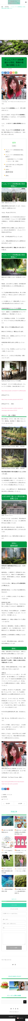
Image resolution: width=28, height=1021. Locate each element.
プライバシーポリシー (14, 1011)
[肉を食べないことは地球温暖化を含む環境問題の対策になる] (21, 822)
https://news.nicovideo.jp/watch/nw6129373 (12, 399)
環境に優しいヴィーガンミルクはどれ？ (20, 851)
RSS (17, 1008)
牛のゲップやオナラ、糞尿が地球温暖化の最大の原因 (7, 870)
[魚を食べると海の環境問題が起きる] (7, 822)
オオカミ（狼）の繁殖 (12, 161)
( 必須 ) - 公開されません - (9, 923)
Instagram (15, 1008)
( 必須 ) (5, 919)
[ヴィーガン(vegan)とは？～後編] (7, 842)
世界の (9, 171)
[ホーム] (2, 6)
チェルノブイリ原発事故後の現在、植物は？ (15, 150)
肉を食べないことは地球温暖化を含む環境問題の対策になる (20, 832)
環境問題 (7, 6)
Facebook (13, 1008)
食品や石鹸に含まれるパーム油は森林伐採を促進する (20, 891)
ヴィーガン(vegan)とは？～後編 (7, 851)
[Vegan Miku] (14, 2)
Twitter (11, 1008)
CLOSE (14, 145)
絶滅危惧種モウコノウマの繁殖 (15, 159)
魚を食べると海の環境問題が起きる (7, 831)
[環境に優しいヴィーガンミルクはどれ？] (21, 842)
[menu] (26, 2)
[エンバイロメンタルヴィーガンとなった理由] (21, 861)
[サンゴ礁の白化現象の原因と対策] (7, 881)
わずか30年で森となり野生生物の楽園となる (14, 165)
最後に (7, 175)
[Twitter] (13, 963)
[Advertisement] (14, 24)
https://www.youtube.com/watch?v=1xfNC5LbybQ (14, 390)
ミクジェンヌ (9, 794)
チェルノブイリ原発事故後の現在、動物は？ (15, 155)
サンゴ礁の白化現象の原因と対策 (7, 890)
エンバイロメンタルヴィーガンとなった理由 (20, 870)
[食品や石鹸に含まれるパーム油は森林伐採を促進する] (21, 881)
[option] (4, 986)
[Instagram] (15, 963)
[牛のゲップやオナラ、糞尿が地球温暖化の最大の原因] (7, 861)
